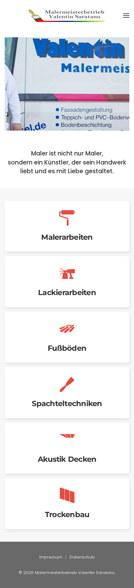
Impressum (50, 557)
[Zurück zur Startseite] (67, 15)
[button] (126, 15)
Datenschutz (82, 557)
